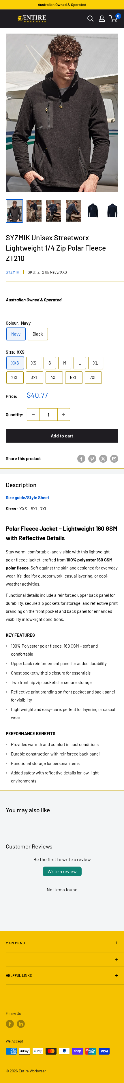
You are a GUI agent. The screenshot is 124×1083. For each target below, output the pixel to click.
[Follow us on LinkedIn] (21, 1024)
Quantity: (14, 414)
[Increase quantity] (64, 414)
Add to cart (62, 435)
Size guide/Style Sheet (27, 497)
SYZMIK (12, 272)
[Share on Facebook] (81, 458)
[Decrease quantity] (33, 414)
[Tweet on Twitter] (103, 458)
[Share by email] (114, 458)
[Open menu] (9, 19)
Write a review (62, 871)
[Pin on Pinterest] (92, 458)
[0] (113, 18)
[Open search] (90, 19)
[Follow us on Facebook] (10, 1024)
